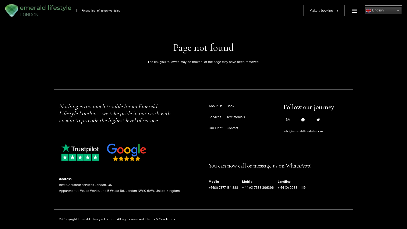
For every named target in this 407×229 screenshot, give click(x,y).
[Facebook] (303, 120)
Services (215, 117)
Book (230, 106)
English (377, 10)
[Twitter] (318, 120)
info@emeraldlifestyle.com (303, 131)
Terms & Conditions (160, 219)
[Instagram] (287, 120)
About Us (215, 106)
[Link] (38, 10)
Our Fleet (216, 128)
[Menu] (354, 10)
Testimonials (236, 117)
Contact (232, 128)
